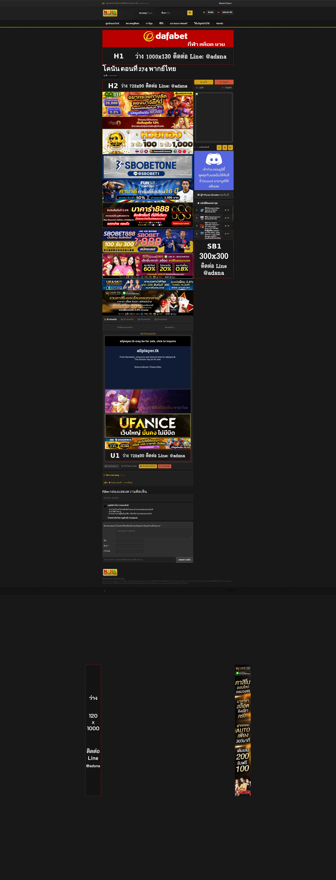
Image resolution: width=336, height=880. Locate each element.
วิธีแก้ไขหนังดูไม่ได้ (148, 334)
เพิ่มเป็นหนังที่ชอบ (149, 466)
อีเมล (106, 546)
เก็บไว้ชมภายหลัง (130, 466)
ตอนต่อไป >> (170, 327)
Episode (122, 475)
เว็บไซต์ (107, 551)
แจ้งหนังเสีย (165, 466)
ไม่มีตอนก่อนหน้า (125, 327)
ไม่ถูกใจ (225, 82)
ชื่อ (105, 541)
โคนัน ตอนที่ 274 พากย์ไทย (121, 483)
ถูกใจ (205, 82)
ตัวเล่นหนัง (112, 319)
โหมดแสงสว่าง (112, 466)
